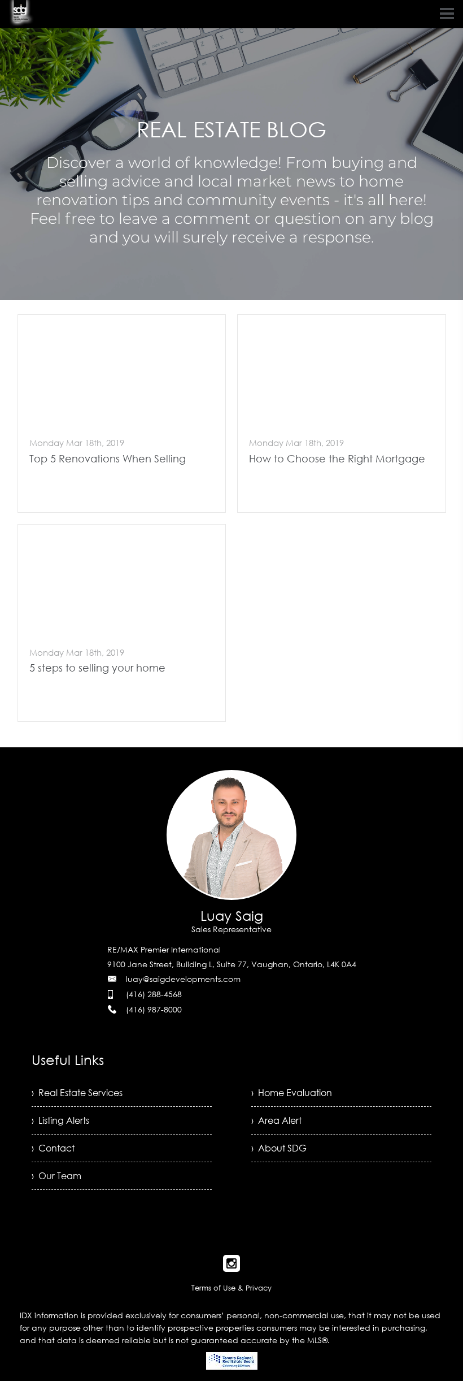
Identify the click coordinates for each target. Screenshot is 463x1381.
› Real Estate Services (77, 1092)
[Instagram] (231, 1263)
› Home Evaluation (291, 1092)
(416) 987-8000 (154, 1009)
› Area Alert (276, 1120)
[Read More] (122, 413)
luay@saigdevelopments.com (183, 979)
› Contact (53, 1148)
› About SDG (279, 1148)
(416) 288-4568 (154, 994)
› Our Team (56, 1175)
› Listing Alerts (60, 1120)
